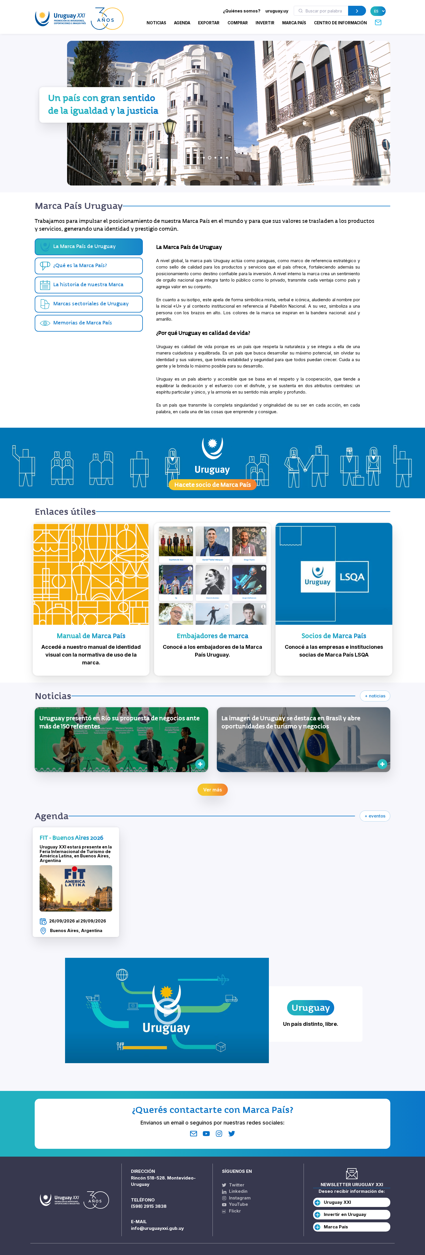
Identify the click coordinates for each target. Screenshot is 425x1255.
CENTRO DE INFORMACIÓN (340, 23)
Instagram (239, 1198)
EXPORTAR (208, 23)
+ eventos (375, 816)
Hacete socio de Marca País (212, 484)
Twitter (236, 1185)
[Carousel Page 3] (209, 157)
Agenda (182, 23)
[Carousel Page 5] (221, 157)
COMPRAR (238, 23)
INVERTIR (265, 23)
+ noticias (375, 696)
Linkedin (237, 1191)
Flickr (233, 1211)
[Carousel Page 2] (204, 157)
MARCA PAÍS (294, 23)
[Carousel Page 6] (227, 157)
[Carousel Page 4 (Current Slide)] (215, 157)
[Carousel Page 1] (198, 157)
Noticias (156, 23)
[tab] (89, 266)
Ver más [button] (212, 790)
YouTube (238, 1204)
